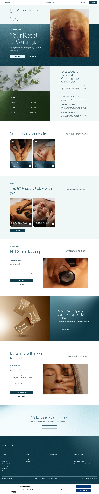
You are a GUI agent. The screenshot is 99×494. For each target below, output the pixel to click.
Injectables (28, 461)
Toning (27, 459)
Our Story (4, 454)
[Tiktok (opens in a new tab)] (14, 478)
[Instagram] (2, 478)
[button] (21, 260)
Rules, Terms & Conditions (79, 461)
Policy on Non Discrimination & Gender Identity (83, 463)
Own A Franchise (5, 459)
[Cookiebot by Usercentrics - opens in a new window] (13, 492)
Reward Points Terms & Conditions (56, 456)
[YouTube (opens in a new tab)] (11, 478)
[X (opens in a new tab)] (7, 478)
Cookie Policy (44, 478)
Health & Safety (5, 466)
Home (3, 437)
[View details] (30, 166)
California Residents (78, 459)
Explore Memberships (54, 454)
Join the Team (4, 461)
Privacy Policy (36, 478)
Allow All (83, 486)
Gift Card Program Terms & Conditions (81, 456)
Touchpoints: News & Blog (7, 463)
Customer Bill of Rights (78, 454)
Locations (4, 456)
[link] (21, 153)
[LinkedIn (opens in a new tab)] (9, 478)
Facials (27, 456)
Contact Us (4, 470)
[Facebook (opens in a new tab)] (5, 478)
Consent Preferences (53, 478)
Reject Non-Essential (84, 490)
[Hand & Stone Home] (49, 2)
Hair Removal (28, 463)
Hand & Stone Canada (6, 468)
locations (7, 437)
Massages (28, 454)
